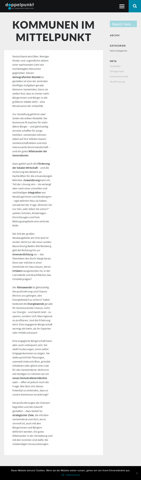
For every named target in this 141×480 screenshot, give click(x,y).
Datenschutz (73, 474)
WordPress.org (117, 81)
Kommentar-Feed (119, 76)
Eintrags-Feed (117, 71)
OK (62, 474)
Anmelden (115, 66)
